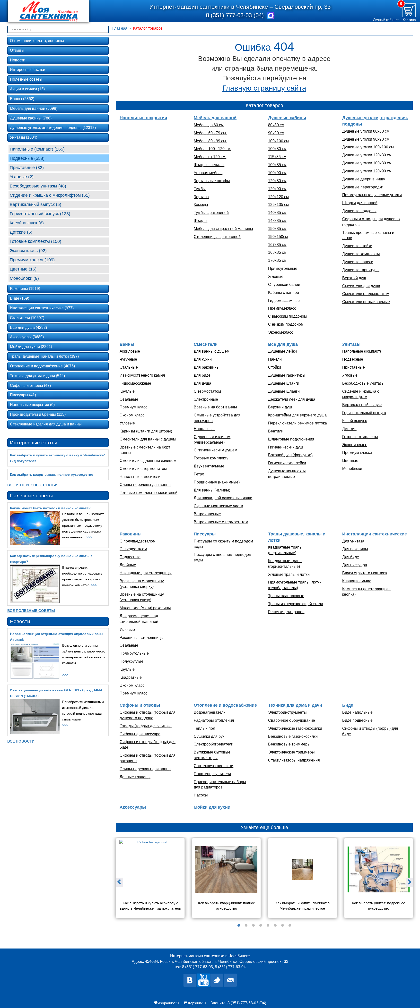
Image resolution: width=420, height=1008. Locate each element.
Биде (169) (19, 298)
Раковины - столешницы (142, 637)
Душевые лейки (282, 351)
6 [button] (275, 925)
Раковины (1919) (25, 289)
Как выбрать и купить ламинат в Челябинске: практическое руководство (303, 906)
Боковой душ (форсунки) (290, 455)
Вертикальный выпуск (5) (35, 204)
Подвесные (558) (27, 158)
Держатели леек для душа (291, 399)
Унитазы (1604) (23, 137)
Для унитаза (353, 541)
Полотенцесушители (212, 774)
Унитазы (351, 344)
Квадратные (131, 677)
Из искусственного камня (142, 375)
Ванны (127, 344)
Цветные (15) (23, 269)
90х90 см (276, 133)
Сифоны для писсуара (140, 734)
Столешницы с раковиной (217, 237)
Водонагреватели (210, 712)
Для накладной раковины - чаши (223, 498)
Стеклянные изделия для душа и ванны (46, 424)
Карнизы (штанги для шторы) (146, 431)
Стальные (129, 367)
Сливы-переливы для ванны (145, 485)
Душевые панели (357, 262)
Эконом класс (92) (28, 250)
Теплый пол (204, 728)
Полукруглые (131, 661)
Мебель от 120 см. (210, 157)
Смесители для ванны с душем (148, 439)
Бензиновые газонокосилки (293, 736)
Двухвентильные (209, 466)
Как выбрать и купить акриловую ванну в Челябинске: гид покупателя (150, 905)
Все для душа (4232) (28, 327)
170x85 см (277, 260)
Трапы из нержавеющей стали (295, 604)
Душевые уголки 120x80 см (367, 155)
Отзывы (17, 50)
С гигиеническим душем (215, 450)
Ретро (199, 474)
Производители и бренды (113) (38, 414)
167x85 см (277, 245)
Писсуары (205, 534)
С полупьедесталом (138, 541)
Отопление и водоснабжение (225, 705)
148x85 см (277, 221)
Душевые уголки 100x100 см (368, 147)
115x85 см (277, 157)
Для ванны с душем (211, 351)
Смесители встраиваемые (366, 302)
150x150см (278, 237)
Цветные (350, 460)
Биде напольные (357, 712)
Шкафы (200, 221)
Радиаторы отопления (214, 720)
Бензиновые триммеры (289, 744)
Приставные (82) (27, 167)
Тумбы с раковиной (211, 213)
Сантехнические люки (213, 766)
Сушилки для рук (209, 736)
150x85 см (277, 229)
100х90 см (277, 173)
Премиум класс (133, 407)
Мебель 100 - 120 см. (212, 149)
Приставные (353, 367)
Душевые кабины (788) (31, 118)
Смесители (206, 344)
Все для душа (283, 344)
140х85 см (277, 213)
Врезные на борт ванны (215, 407)
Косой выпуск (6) (27, 222)
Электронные (206, 399)
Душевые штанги (283, 383)
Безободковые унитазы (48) (38, 186)
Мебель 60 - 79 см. (210, 133)
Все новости (21, 741)
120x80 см (277, 181)
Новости (17, 60)
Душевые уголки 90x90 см (365, 139)
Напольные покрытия (143, 117)
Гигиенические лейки (287, 463)
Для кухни (203, 359)
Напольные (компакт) (361, 351)
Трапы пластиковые (286, 596)
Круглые (127, 391)
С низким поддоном (286, 324)
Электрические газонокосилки (295, 728)
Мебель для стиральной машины (223, 229)
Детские (349, 429)
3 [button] (253, 925)
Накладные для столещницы (146, 573)
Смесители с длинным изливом (148, 460)
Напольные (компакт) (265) (37, 149)
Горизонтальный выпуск (364, 413)
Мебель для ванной (215, 117)
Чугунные (128, 359)
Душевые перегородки (362, 187)
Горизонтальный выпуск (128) (40, 213)
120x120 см (278, 197)
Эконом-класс (280, 332)
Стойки (274, 367)
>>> (89, 537)
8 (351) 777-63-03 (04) (235, 15)
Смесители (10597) (27, 318)
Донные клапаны (135, 777)
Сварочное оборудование (291, 720)
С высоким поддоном (287, 316)
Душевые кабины (287, 117)
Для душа (202, 383)
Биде (347, 705)
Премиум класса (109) (32, 259)
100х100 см (278, 141)
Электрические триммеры (291, 752)
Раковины (130, 534)
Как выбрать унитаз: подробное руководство (379, 905)
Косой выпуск (354, 421)
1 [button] (238, 925)
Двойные (128, 565)
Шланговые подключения (291, 439)
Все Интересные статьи (32, 485)
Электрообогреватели (213, 744)
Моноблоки (352, 468)
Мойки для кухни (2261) (31, 347)
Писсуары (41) (23, 395)
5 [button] (268, 925)
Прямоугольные (282, 268)
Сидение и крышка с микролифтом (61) (50, 195)
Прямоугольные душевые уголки (372, 195)
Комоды (201, 205)
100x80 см (277, 149)
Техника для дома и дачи (295, 705)
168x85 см (277, 252)
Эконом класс (132, 415)
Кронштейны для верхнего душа (297, 415)
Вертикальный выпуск (362, 405)
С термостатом (207, 391)
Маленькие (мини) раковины (145, 608)
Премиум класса (357, 452)
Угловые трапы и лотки (289, 574)
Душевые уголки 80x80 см (365, 131)
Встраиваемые (207, 514)
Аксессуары (133, 807)
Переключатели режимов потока (297, 423)
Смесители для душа (361, 286)
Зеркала (201, 197)
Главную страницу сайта (264, 88)
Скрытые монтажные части (218, 506)
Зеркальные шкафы (212, 181)
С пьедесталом (133, 549)
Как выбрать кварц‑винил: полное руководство (227, 905)
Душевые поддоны (359, 211)
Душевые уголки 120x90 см (367, 171)
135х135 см (278, 205)
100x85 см (277, 165)
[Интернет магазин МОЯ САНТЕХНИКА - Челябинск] (56, 11)
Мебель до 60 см (209, 125)
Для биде (202, 375)
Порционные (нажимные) (217, 482)
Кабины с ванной (283, 292)
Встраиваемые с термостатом (221, 522)
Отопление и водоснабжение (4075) (42, 366)
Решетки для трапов (286, 612)
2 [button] (246, 925)
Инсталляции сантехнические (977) (42, 308)
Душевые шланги (284, 391)
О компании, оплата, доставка (37, 41)
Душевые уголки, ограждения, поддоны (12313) (53, 128)
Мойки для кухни (212, 807)
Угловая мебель (208, 173)
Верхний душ (354, 278)
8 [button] (290, 925)
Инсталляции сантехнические (374, 534)
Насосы (201, 795)
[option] (150, 880)
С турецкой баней (284, 284)
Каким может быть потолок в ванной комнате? (50, 508)
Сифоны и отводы (140, 705)
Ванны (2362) (22, 99)
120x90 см (277, 189)
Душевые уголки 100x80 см (367, 163)
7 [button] (282, 925)
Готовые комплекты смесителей (148, 493)
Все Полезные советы (31, 611)
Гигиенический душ (285, 447)
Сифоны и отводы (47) (30, 385)
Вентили (275, 431)
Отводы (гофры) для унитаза (146, 726)
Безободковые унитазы (363, 383)
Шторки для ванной (359, 203)
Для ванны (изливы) (212, 490)
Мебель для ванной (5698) (33, 108)
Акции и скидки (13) (27, 89)
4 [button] (260, 925)
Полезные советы (26, 79)
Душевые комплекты (361, 254)
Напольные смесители (140, 476)
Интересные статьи (27, 70)
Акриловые (130, 351)
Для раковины (206, 367)
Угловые (275, 276)
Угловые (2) (22, 176)
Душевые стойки (357, 246)
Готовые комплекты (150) (35, 241)
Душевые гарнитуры (360, 270)
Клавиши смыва (356, 581)
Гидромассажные (284, 300)
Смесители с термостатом (365, 294)
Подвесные (352, 359)
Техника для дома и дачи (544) (37, 376)
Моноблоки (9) (24, 278)
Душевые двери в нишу (363, 179)
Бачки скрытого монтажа (364, 573)
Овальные (129, 399)
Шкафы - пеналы (209, 165)
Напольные (204, 429)
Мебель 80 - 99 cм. (210, 141)
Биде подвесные (357, 720)
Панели (275, 359)
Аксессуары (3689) (27, 337)
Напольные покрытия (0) (32, 405)
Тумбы (200, 189)
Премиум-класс (282, 308)
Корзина (409, 20)
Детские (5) (21, 232)
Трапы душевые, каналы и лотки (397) (44, 356)
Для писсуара (354, 565)
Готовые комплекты (211, 458)
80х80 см (276, 125)
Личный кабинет (386, 20)
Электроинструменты (287, 712)
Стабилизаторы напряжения (294, 760)
